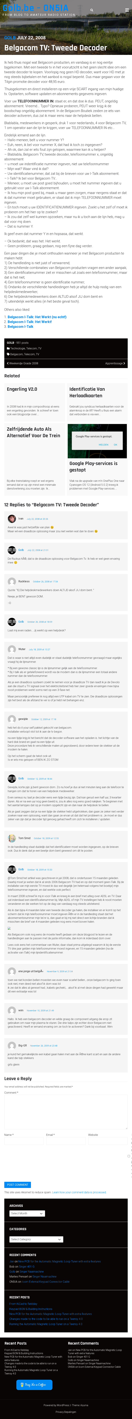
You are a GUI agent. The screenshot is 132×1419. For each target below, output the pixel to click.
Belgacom (16, 354)
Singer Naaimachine (32, 1271)
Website (93, 1135)
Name (9, 1135)
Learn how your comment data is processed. (79, 1192)
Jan (11, 1261)
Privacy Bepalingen (66, 1412)
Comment (11, 1092)
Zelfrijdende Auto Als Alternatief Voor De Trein (33, 432)
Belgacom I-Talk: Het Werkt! (30, 322)
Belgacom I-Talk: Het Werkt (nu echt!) (37, 317)
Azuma (84, 1405)
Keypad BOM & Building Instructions (30, 1309)
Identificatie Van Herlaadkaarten (87, 392)
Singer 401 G (26, 1266)
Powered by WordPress (56, 1405)
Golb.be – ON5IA (36, 8)
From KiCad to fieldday (23, 1303)
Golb (10, 37)
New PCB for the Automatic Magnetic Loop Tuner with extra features (59, 1261)
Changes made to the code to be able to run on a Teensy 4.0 (46, 1319)
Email (50, 1135)
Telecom (31, 348)
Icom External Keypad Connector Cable (46, 1281)
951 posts (22, 342)
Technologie (17, 348)
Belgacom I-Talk (20, 327)
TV (39, 348)
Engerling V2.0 (22, 389)
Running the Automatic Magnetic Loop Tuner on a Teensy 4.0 (45, 1324)
